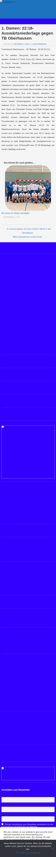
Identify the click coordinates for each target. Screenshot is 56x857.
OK (17, 853)
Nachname (6, 805)
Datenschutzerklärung (30, 853)
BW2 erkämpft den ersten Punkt (27, 237)
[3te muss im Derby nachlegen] (28, 188)
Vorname (5, 795)
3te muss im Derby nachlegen (15, 213)
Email (3, 814)
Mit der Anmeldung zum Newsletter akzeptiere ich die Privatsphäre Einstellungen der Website (27, 825)
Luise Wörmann (39, 44)
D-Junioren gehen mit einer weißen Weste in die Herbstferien (29, 231)
